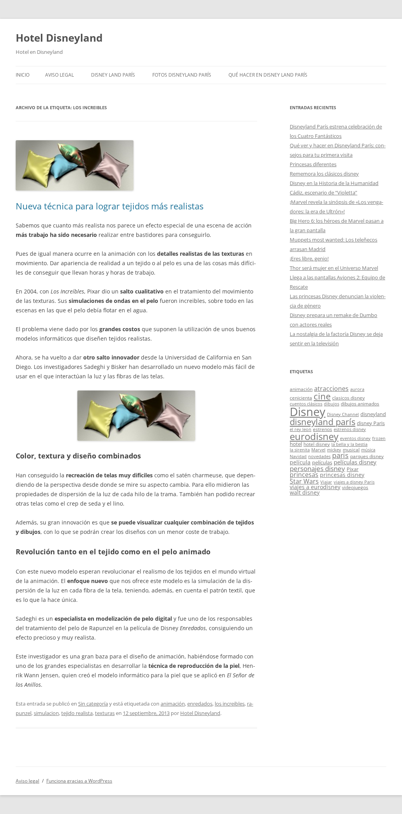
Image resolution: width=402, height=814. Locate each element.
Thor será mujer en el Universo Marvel (334, 267)
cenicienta (301, 397)
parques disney (367, 456)
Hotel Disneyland (59, 38)
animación (173, 703)
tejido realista (77, 713)
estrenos (322, 429)
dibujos (331, 404)
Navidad (298, 456)
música (368, 450)
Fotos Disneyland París (181, 75)
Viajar (326, 482)
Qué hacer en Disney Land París (267, 75)
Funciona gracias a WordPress (79, 780)
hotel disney (316, 444)
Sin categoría (93, 703)
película (300, 462)
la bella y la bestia (349, 444)
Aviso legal (59, 75)
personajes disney (317, 468)
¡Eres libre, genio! (309, 258)
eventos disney (355, 438)
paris (340, 455)
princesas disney (342, 474)
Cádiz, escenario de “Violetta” (323, 192)
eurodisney (314, 436)
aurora (357, 389)
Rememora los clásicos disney (324, 173)
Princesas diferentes (313, 164)
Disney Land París (113, 75)
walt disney (305, 492)
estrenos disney (350, 429)
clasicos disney (348, 397)
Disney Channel (343, 414)
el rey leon (300, 429)
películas (322, 462)
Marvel (318, 450)
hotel (296, 443)
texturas (105, 713)
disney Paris (371, 423)
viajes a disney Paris (354, 482)
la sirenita (300, 450)
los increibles (230, 703)
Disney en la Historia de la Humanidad (334, 183)
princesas (304, 474)
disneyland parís (322, 421)
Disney (307, 412)
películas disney (355, 462)
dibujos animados (360, 403)
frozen (379, 438)
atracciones (331, 388)
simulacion (46, 713)
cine (322, 396)
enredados (199, 703)
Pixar (352, 469)
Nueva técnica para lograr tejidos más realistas (109, 206)
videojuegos (355, 487)
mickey (334, 450)
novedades (319, 456)
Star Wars (304, 481)
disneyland (373, 414)
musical (351, 449)
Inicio (22, 75)
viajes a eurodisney (315, 487)
